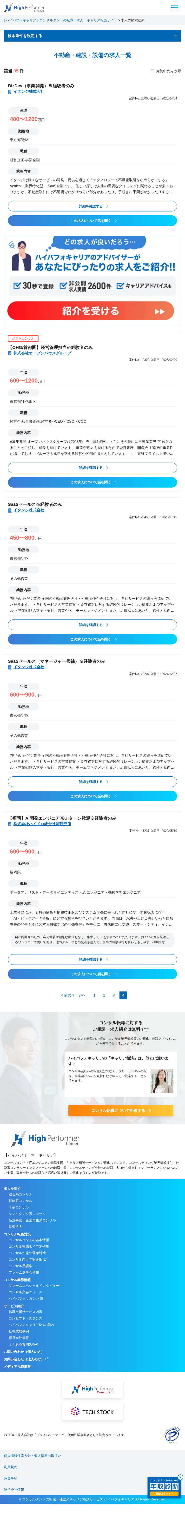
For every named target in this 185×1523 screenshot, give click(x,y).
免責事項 (10, 1478)
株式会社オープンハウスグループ (42, 353)
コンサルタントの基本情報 (29, 1240)
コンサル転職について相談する (118, 1110)
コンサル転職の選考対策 (27, 1253)
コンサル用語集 (20, 1266)
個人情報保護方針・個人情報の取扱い (32, 1456)
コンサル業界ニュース (25, 1292)
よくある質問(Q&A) (23, 1344)
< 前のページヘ (73, 995)
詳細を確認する (91, 206)
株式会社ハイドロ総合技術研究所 (42, 824)
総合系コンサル (20, 1194)
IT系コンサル (19, 1207)
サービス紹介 (14, 1306)
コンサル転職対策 (17, 1234)
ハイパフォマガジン (24, 1298)
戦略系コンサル (20, 1201)
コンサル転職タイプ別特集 (29, 1246)
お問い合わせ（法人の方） (24, 1359)
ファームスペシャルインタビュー (34, 1286)
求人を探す (12, 1188)
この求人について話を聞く (91, 221)
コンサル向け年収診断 (25, 1259)
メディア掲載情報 (17, 1366)
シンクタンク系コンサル (27, 1214)
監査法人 (15, 1227)
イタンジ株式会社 (28, 91)
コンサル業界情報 (17, 1280)
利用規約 (10, 1467)
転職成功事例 (19, 1331)
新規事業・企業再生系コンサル (32, 1220)
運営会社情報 (19, 1338)
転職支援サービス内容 (25, 1312)
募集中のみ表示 (168, 71)
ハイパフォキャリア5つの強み (31, 1325)
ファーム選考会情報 (24, 1272)
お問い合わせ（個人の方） (24, 1352)
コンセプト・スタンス (25, 1318)
